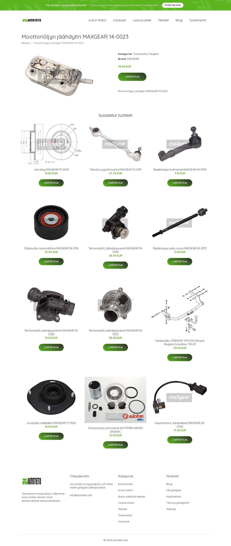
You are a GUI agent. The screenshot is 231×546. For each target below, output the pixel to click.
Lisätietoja (132, 76)
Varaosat (119, 20)
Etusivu (26, 43)
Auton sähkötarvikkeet (131, 496)
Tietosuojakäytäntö (177, 502)
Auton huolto (125, 484)
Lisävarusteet (142, 20)
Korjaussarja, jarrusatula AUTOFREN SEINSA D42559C (115, 429)
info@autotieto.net (81, 495)
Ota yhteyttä (173, 490)
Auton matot (97, 20)
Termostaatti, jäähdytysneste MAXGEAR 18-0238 (51, 332)
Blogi (179, 20)
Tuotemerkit (197, 20)
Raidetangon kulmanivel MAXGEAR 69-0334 (179, 169)
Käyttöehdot (173, 496)
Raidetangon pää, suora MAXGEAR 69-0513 (179, 248)
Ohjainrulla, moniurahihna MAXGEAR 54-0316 (51, 248)
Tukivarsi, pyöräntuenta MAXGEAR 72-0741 (115, 169)
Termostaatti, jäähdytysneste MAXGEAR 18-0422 (116, 332)
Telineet (163, 20)
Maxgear (153, 54)
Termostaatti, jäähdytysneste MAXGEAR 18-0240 (116, 250)
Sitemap (171, 509)
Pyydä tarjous (173, 5)
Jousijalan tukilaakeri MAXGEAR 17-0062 (51, 423)
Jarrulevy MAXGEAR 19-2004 (51, 169)
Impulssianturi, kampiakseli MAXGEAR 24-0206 (180, 424)
